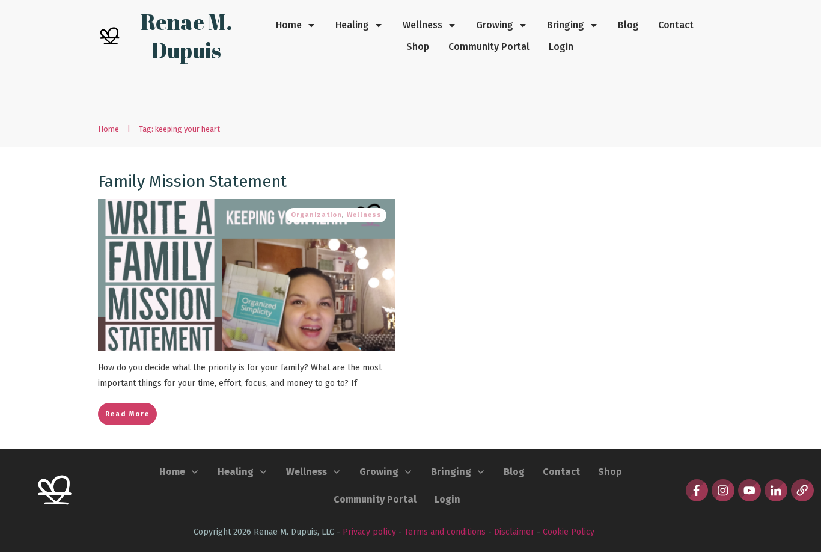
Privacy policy (369, 532)
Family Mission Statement (192, 181)
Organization (316, 215)
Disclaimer (514, 532)
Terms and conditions (445, 532)
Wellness (364, 215)
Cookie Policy (568, 532)
